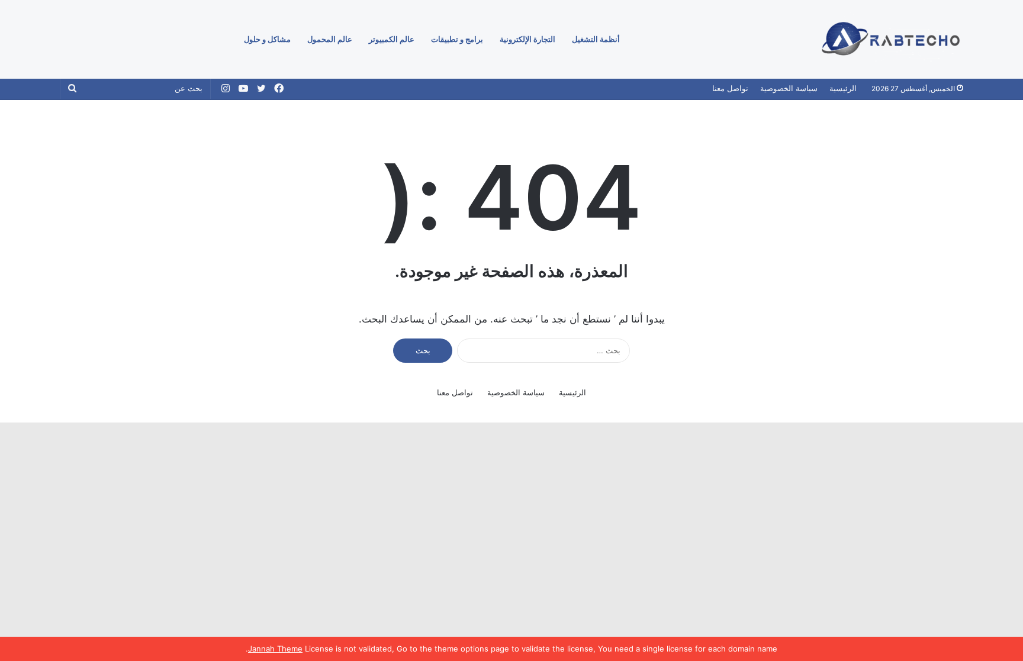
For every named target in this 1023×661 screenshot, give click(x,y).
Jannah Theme (275, 648)
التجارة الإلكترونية (527, 39)
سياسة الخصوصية (789, 88)
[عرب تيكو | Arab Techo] (889, 39)
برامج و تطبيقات (457, 39)
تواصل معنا (730, 88)
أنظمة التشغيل (596, 39)
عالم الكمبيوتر (391, 39)
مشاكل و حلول (267, 39)
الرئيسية (843, 88)
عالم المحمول (329, 39)
